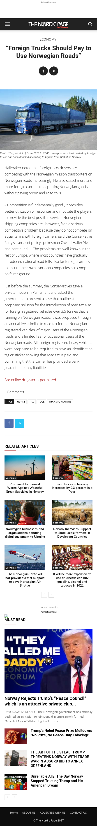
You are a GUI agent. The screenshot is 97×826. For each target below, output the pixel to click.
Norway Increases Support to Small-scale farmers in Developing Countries (72, 532)
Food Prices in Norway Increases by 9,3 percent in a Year (72, 488)
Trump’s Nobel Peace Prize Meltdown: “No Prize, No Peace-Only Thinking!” (61, 732)
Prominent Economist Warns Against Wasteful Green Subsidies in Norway (25, 488)
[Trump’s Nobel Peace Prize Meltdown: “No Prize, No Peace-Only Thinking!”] (16, 736)
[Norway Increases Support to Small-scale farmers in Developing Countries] (72, 512)
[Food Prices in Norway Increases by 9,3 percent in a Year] (72, 467)
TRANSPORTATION (60, 401)
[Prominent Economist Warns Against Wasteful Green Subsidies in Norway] (25, 467)
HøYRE (21, 401)
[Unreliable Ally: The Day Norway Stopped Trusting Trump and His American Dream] (16, 782)
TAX (31, 401)
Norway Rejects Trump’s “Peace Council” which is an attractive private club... (45, 701)
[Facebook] (43, 70)
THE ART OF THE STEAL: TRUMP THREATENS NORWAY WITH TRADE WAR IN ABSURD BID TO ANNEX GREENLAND (60, 759)
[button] (7, 24)
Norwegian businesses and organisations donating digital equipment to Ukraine (25, 532)
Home (14, 813)
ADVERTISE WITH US (53, 813)
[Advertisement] (48, 10)
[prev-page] (44, 595)
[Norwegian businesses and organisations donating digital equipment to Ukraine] (25, 512)
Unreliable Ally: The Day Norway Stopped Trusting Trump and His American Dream (57, 780)
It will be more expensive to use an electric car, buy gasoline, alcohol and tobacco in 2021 (72, 579)
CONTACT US (78, 813)
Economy (48, 39)
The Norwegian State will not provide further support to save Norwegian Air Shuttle (24, 579)
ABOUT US (29, 813)
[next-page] (51, 595)
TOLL (41, 401)
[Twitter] (53, 70)
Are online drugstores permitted (30, 379)
